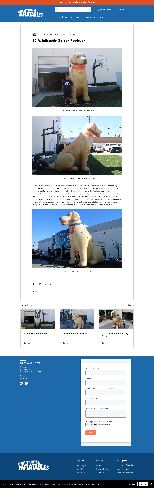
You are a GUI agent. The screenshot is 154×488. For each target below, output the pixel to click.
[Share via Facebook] (33, 284)
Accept (143, 484)
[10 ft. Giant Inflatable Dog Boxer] (116, 319)
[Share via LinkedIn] (45, 284)
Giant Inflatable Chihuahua (76, 333)
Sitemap (100, 472)
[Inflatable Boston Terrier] (38, 319)
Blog (98, 465)
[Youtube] (21, 383)
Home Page (80, 465)
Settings (132, 484)
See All (131, 305)
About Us (79, 469)
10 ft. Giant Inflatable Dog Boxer (115, 335)
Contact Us (80, 472)
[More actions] (120, 34)
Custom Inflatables (125, 465)
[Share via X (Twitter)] (39, 284)
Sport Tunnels (123, 469)
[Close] (151, 484)
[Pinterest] (26, 383)
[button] (76, 17)
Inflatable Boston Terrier (35, 333)
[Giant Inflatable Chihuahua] (77, 319)
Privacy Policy (102, 469)
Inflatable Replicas (125, 472)
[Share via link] (51, 284)
